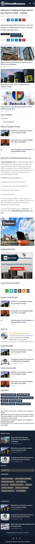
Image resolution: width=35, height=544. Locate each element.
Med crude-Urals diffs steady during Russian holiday (17, 414)
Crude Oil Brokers (15, 401)
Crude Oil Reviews (15, 34)
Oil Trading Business (23, 404)
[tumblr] (17, 538)
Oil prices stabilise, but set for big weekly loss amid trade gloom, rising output (17, 417)
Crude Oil (4, 401)
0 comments (26, 16)
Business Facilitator (26, 398)
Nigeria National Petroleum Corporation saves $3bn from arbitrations (20, 439)
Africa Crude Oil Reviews (9, 398)
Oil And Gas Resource (16, 36)
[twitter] (13, 538)
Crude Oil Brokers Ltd (8, 162)
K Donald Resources (8, 404)
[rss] (20, 538)
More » (16, 30)
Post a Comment (8, 122)
